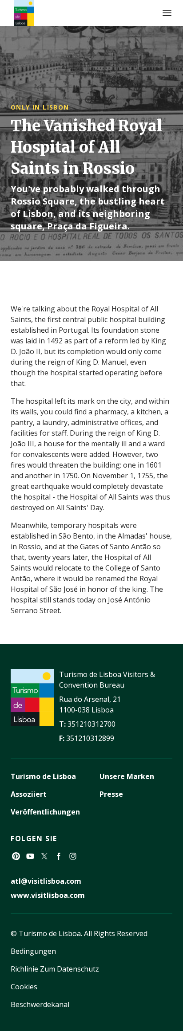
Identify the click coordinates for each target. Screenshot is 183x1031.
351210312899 (90, 738)
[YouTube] (30, 856)
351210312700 (91, 724)
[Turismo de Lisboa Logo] (24, 13)
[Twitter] (44, 856)
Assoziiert (29, 794)
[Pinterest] (16, 856)
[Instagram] (73, 856)
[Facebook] (58, 856)
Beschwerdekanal (40, 1004)
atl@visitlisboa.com (46, 881)
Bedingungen (33, 951)
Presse (111, 794)
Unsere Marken (126, 776)
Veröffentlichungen (45, 812)
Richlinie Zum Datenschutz (55, 969)
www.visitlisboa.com (48, 895)
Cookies (24, 987)
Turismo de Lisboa (43, 776)
